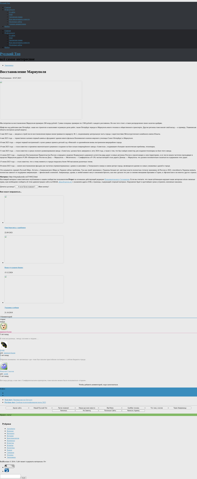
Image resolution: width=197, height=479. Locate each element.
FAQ (11, 14)
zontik (6, 374)
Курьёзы (10, 445)
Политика (11, 447)
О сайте (12, 12)
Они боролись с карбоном (15, 227)
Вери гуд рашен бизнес (14, 267)
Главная (8, 7)
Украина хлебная (12, 307)
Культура (10, 443)
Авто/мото (11, 428)
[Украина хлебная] (34, 302)
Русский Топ (5, 3)
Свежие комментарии (17, 24)
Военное (10, 431)
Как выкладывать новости (19, 19)
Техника (10, 455)
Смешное (10, 452)
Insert (23, 478)
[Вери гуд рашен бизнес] (34, 262)
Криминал (11, 440)
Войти (7, 26)
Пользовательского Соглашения (117, 179)
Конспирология (13, 438)
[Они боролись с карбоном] (34, 222)
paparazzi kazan (9, 353)
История (10, 436)
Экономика (9, 65)
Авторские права (15, 17)
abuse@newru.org (65, 182)
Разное (9, 450)
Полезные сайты (15, 21)
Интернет (10, 433)
